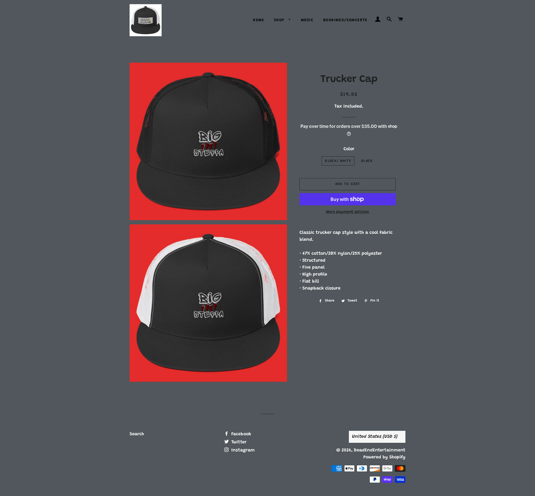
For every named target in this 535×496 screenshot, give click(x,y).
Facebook (240, 434)
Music (307, 20)
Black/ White (338, 161)
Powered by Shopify (384, 457)
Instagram (242, 450)
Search (137, 434)
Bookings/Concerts (345, 20)
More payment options (347, 212)
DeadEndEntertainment (379, 450)
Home (258, 20)
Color (349, 149)
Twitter (238, 442)
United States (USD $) (374, 436)
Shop (280, 20)
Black (367, 161)
